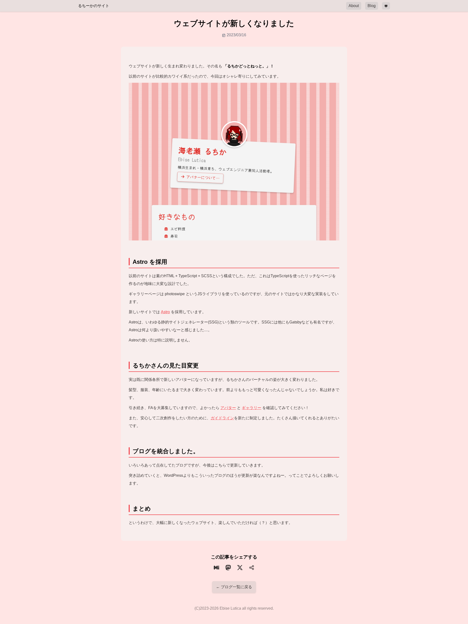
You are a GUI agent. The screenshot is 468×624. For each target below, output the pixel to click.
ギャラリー (251, 408)
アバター (228, 408)
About (354, 6)
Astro (165, 312)
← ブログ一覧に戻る (234, 587)
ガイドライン (222, 418)
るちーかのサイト (93, 6)
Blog (372, 6)
